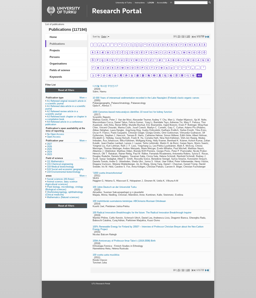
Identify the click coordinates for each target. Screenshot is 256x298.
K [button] (169, 52)
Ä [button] (97, 52)
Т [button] (152, 67)
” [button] (188, 67)
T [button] (117, 60)
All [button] (199, 75)
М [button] (123, 67)
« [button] (124, 44)
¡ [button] (99, 44)
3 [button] (163, 44)
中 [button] (98, 75)
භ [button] (172, 67)
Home (53, 36)
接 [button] (137, 75)
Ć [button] (118, 52)
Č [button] (122, 52)
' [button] (115, 44)
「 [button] (203, 67)
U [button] (122, 60)
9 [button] (190, 44)
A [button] (195, 44)
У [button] (156, 67)
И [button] (108, 67)
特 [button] (154, 75)
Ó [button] (199, 52)
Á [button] (199, 44)
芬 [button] (176, 75)
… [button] (197, 67)
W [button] (136, 60)
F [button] (146, 52)
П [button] (137, 67)
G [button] (151, 52)
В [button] (208, 60)
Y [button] (146, 60)
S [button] (112, 60)
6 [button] (176, 44)
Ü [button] (126, 60)
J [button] (165, 52)
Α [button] (168, 60)
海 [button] (149, 75)
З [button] (103, 67)
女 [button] (132, 75)
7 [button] (181, 44)
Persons (55, 56)
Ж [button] (98, 67)
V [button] (131, 60)
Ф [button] (162, 67)
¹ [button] (155, 60)
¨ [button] (111, 44)
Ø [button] (160, 60)
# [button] (149, 44)
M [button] (184, 52)
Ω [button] (193, 60)
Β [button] (173, 60)
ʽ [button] (164, 60)
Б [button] (203, 60)
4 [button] (167, 44)
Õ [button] (93, 60)
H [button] (156, 52)
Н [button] (128, 67)
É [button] (142, 52)
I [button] (160, 52)
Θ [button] (178, 60)
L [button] (179, 52)
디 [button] (188, 75)
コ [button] (93, 75)
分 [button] (115, 75)
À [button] (204, 44)
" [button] (119, 44)
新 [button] (143, 75)
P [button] (97, 60)
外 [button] (126, 75)
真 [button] (160, 75)
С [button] (147, 67)
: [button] (95, 44)
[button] (65, 102)
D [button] (132, 52)
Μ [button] (188, 60)
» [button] (128, 44)
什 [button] (104, 75)
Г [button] (93, 67)
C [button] (113, 52)
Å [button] (93, 52)
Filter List (50, 84)
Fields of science (60, 70)
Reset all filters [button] (66, 90)
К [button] (113, 67)
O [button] (194, 52)
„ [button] (192, 67)
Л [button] (117, 67)
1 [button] (153, 44)
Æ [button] (103, 52)
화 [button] (193, 75)
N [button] (189, 52)
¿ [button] (103, 44)
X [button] (141, 60)
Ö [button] (204, 52)
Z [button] (151, 60)
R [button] (107, 60)
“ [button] (184, 67)
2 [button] (158, 44)
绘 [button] (171, 75)
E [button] (137, 52)
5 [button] (172, 44)
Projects (55, 50)
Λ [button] (183, 60)
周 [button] (121, 75)
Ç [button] (127, 52)
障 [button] (182, 75)
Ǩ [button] (174, 52)
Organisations (58, 63)
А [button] (198, 60)
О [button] (133, 67)
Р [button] (142, 67)
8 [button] (185, 44)
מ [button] (167, 67)
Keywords (56, 76)
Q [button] (102, 60)
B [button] (108, 52)
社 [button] (165, 75)
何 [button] (109, 75)
